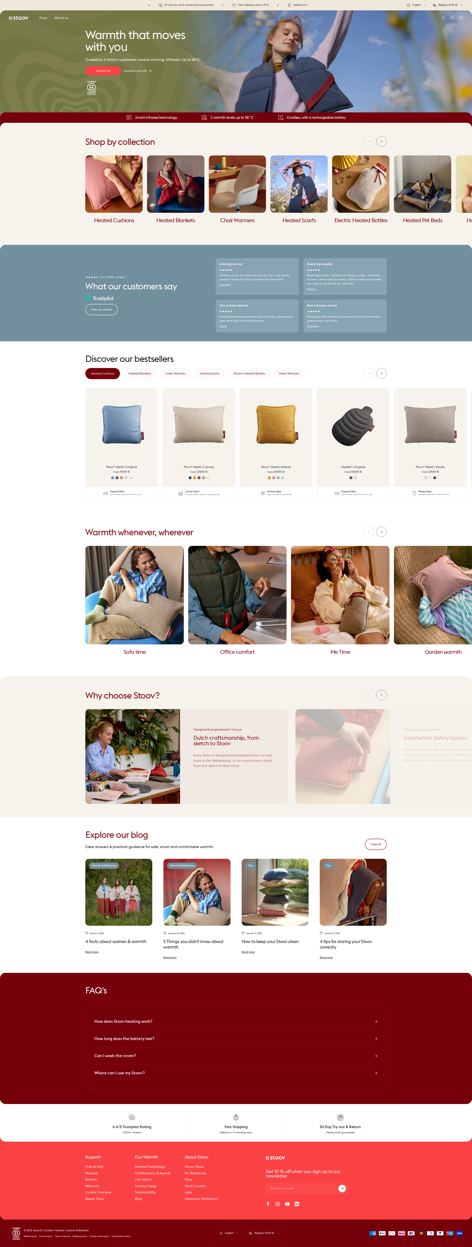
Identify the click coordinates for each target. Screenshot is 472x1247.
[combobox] (416, 5)
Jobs (188, 1192)
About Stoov (194, 1166)
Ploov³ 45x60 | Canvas (199, 467)
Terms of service (62, 1236)
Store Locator (195, 1186)
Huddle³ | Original (353, 467)
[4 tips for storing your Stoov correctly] (353, 892)
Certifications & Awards (153, 1173)
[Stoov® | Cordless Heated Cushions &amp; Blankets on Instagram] (277, 1204)
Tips (250, 865)
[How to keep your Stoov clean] (275, 892)
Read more (91, 952)
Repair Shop (94, 1198)
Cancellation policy (120, 1236)
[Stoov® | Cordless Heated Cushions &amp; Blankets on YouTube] (287, 1204)
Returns (91, 1179)
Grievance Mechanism (201, 1198)
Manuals (91, 1173)
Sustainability (145, 1192)
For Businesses (195, 1173)
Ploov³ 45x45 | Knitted (276, 467)
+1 (207, 478)
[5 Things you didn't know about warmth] (196, 892)
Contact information (99, 1236)
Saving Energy (146, 1186)
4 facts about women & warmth (115, 942)
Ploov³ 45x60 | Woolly (430, 467)
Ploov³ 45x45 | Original (121, 467)
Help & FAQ (94, 1166)
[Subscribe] (342, 1188)
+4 (130, 478)
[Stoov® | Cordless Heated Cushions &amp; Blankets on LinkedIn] (297, 1204)
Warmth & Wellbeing (104, 865)
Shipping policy (80, 1236)
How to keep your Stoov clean (270, 942)
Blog (138, 1198)
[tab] (102, 373)
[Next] (381, 141)
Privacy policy (46, 1236)
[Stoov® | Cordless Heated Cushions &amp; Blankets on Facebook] (268, 1204)
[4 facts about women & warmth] (118, 892)
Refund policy (30, 1236)
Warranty (92, 1186)
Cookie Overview (98, 1192)
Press (189, 1179)
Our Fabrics (143, 1179)
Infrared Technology (150, 1166)
